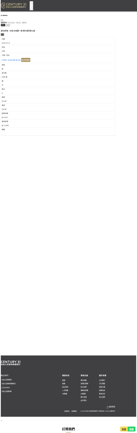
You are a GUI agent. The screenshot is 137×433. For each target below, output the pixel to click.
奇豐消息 (102, 390)
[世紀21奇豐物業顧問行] (14, 5)
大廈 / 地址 (6, 55)
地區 (3, 47)
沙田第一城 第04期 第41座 (11, 60)
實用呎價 (5, 121)
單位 (3, 89)
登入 (3, 25)
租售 (3, 65)
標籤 (3, 129)
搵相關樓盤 (26, 60)
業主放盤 (84, 380)
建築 (3, 97)
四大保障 (84, 387)
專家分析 (102, 393)
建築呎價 (5, 113)
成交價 (4, 73)
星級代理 (102, 387)
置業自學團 (84, 390)
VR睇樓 (64, 393)
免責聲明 (74, 411)
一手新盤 (65, 390)
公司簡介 (102, 380)
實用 (3, 105)
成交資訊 (65, 387)
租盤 (63, 383)
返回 (2, 34)
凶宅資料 (84, 400)
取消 (7, 25)
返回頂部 (110, 406)
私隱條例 (67, 411)
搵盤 (131, 429)
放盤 (124, 429)
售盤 (63, 380)
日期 (3, 39)
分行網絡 (102, 383)
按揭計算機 (84, 383)
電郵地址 (4, 22)
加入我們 (102, 397)
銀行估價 (84, 397)
